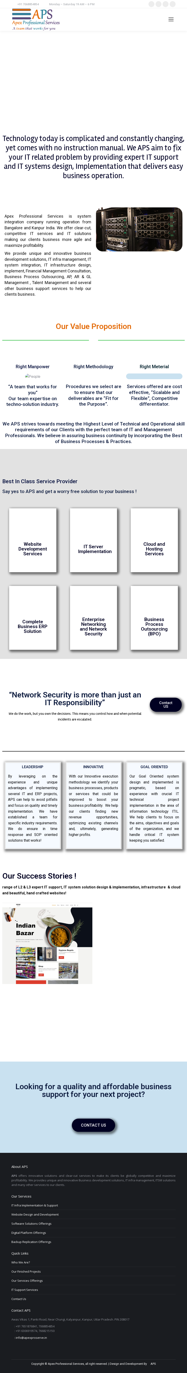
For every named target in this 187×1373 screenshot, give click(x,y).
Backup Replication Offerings (31, 1242)
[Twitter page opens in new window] (158, 4)
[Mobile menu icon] (171, 19)
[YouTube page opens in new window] (173, 4)
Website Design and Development (35, 1214)
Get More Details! (32, 572)
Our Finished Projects (26, 1271)
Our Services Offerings (27, 1281)
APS (153, 1363)
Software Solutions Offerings (31, 1224)
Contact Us (18, 1299)
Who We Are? (20, 1262)
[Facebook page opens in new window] (151, 4)
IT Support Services (24, 1290)
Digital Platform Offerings (28, 1233)
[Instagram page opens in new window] (166, 4)
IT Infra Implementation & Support (34, 1205)
